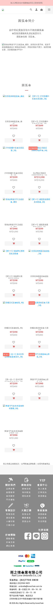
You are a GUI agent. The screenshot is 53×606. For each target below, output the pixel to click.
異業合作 (26, 521)
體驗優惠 (10, 538)
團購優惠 (26, 518)
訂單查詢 (42, 492)
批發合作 (26, 514)
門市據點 (10, 500)
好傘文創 (10, 542)
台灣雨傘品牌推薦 (28, 464)
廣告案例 (10, 518)
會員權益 (42, 496)
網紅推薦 (10, 546)
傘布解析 (10, 496)
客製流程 (10, 514)
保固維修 (42, 514)
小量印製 (10, 521)
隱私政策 (26, 496)
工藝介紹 (10, 525)
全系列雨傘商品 (43, 464)
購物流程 (26, 489)
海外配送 (26, 492)
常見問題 (42, 521)
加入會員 (42, 489)
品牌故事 (10, 489)
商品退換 (42, 518)
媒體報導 (10, 492)
